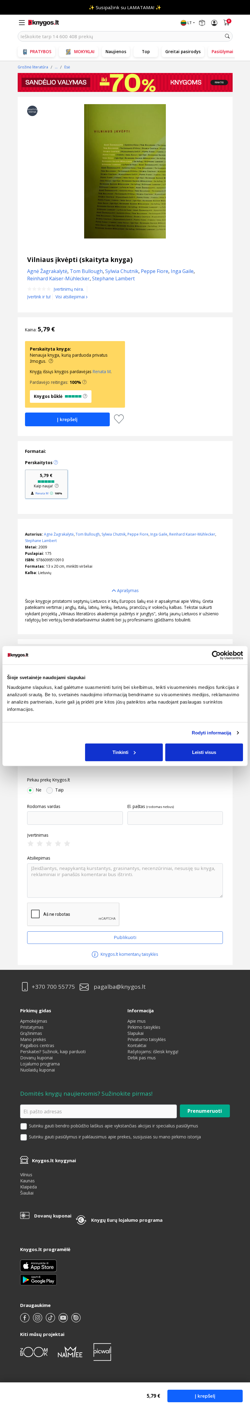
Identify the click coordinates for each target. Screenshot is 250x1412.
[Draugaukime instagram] (38, 1320)
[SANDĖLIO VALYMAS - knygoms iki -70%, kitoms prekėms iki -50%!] (125, 82)
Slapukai (135, 1033)
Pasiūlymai (222, 51)
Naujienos (115, 51)
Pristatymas (32, 1027)
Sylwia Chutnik (114, 534)
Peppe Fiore (137, 534)
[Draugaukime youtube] (64, 1320)
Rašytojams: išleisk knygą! (152, 1051)
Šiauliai (27, 1193)
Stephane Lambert (41, 540)
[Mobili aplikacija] (38, 1279)
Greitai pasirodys (183, 51)
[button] (84, 382)
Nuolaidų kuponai (37, 1070)
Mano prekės (33, 1039)
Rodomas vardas (43, 806)
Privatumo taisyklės (146, 1039)
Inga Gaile (158, 534)
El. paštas (136, 806)
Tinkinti (120, 752)
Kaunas (27, 1181)
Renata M (102, 371)
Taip (59, 790)
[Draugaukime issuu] (75, 1320)
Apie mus (136, 1021)
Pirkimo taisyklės (143, 1027)
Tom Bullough (88, 534)
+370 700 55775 (53, 986)
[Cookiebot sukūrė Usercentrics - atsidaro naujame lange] (216, 655)
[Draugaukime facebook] (25, 1320)
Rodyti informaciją (211, 732)
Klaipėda (28, 1187)
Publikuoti (125, 937)
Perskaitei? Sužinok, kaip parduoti (53, 1051)
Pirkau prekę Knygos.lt (48, 780)
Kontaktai (136, 1045)
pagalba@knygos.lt (120, 986)
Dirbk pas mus (141, 1058)
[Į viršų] (237, 1369)
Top (146, 51)
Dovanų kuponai (36, 1058)
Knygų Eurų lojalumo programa (126, 1220)
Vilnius (26, 1174)
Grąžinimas (31, 1033)
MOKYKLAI (84, 51)
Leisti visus (204, 752)
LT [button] (190, 22)
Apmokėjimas (33, 1021)
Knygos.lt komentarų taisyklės (128, 954)
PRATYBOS (41, 51)
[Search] (227, 36)
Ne (38, 790)
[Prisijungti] (214, 23)
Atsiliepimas (38, 858)
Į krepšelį (205, 1396)
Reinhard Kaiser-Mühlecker (192, 534)
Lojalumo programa (40, 1064)
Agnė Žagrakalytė (59, 534)
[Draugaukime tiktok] (51, 1320)
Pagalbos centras (37, 1045)
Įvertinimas (37, 835)
